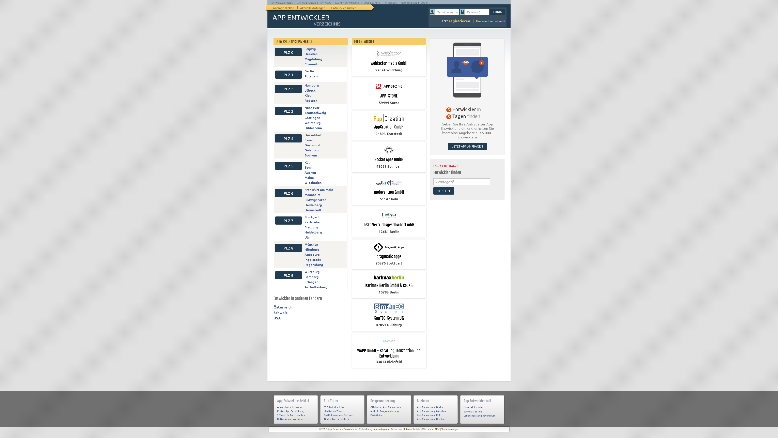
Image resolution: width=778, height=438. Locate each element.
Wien (480, 407)
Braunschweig (315, 112)
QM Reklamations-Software (339, 415)
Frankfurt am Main (319, 189)
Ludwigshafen (315, 200)
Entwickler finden (282, 3)
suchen (443, 191)
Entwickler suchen (344, 8)
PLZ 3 (288, 111)
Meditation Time (333, 411)
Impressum (391, 3)
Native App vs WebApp (289, 419)
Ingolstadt (313, 259)
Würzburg (312, 272)
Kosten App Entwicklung (290, 411)
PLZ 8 (288, 247)
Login (424, 3)
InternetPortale (412, 429)
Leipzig (310, 49)
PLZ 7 (288, 220)
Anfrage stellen (283, 8)
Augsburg (312, 254)
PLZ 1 (288, 74)
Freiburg (311, 227)
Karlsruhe (312, 222)
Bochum (311, 155)
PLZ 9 (288, 275)
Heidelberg (313, 205)
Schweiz (280, 312)
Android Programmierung (384, 411)
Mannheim (312, 195)
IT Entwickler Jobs (334, 407)
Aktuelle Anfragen (312, 8)
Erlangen (311, 282)
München (311, 244)
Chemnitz (312, 64)
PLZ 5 (288, 165)
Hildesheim (313, 128)
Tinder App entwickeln (336, 419)
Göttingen (312, 118)
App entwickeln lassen (289, 407)
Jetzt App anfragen (467, 146)
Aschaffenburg (316, 287)
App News (325, 3)
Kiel (308, 95)
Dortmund (312, 145)
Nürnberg (312, 249)
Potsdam (311, 76)
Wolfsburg (313, 123)
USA (277, 318)
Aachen (310, 172)
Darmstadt (313, 210)
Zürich (478, 411)
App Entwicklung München (432, 411)
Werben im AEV (430, 429)
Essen (309, 140)
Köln (308, 162)
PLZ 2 (288, 88)
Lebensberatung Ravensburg (480, 415)
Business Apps (372, 3)
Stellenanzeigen (450, 429)
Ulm (308, 237)
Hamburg (312, 85)
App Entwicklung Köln (429, 415)
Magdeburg (313, 59)
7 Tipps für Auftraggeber (291, 415)
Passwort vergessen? (490, 21)
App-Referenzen (306, 3)
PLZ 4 (288, 138)
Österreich (283, 307)
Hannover (312, 107)
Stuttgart (312, 217)
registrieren (459, 20)
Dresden (311, 54)
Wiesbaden (313, 182)
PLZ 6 (288, 193)
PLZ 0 (288, 52)
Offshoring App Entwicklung (386, 407)
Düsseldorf (313, 135)
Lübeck (310, 90)
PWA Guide (376, 415)
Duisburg (312, 150)
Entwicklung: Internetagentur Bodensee (380, 429)
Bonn (308, 167)
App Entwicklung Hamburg (431, 419)
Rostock (311, 100)
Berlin (309, 71)
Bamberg (312, 277)
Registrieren (409, 3)
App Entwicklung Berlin (430, 407)
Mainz (309, 177)
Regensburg (314, 264)
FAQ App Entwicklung (347, 3)
